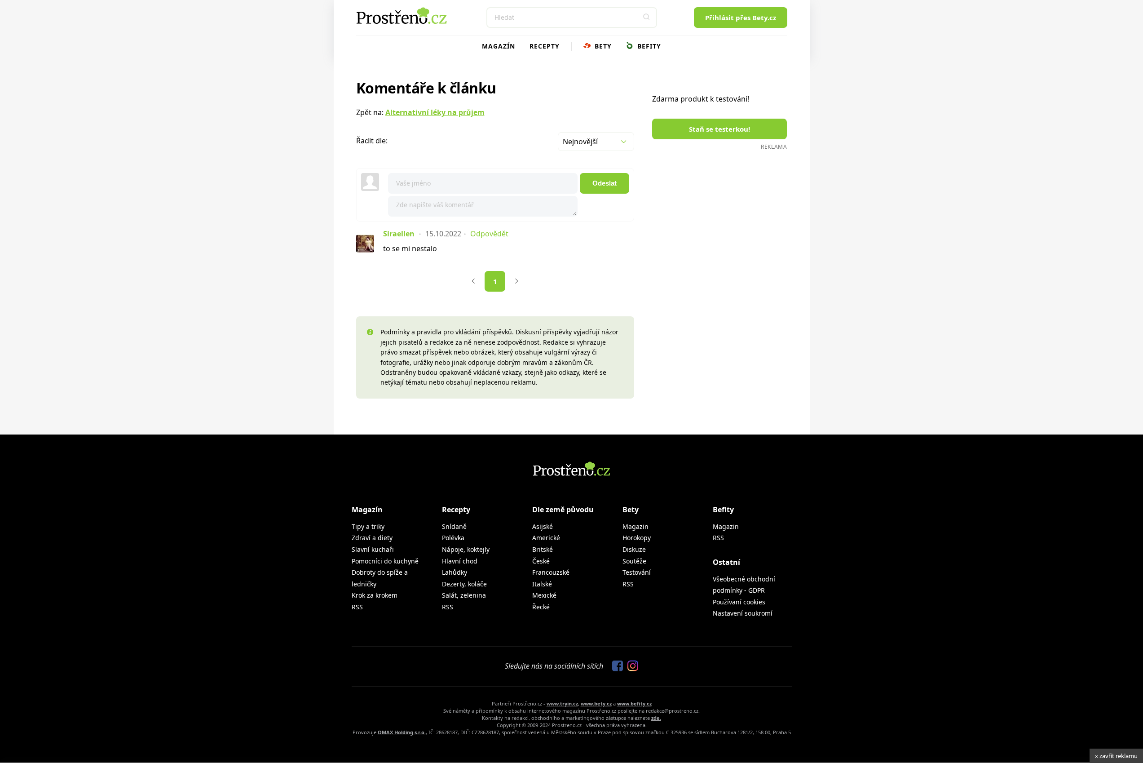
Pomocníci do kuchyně (385, 561)
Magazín (498, 46)
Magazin (635, 526)
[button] (646, 17)
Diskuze (634, 549)
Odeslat (604, 183)
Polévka (453, 537)
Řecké (541, 607)
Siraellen (399, 234)
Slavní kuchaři (373, 549)
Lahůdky (454, 572)
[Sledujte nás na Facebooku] (615, 666)
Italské (542, 584)
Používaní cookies (739, 602)
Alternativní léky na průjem (435, 112)
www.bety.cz (596, 703)
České (541, 561)
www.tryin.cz (562, 703)
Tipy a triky (368, 526)
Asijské (542, 526)
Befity (648, 46)
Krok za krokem (374, 595)
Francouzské (550, 572)
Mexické (544, 595)
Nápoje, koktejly (466, 549)
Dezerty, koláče (464, 584)
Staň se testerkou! (719, 128)
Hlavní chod (459, 561)
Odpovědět (489, 234)
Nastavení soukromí (742, 613)
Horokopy (636, 537)
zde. (656, 717)
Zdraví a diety (372, 537)
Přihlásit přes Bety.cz (740, 17)
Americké (546, 537)
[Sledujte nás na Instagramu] (630, 666)
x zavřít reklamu (1116, 756)
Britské (542, 549)
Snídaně (454, 526)
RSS (357, 607)
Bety (602, 46)
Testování (636, 572)
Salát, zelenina (464, 595)
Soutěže (634, 561)
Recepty (545, 46)
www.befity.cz (634, 703)
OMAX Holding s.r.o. (402, 732)
